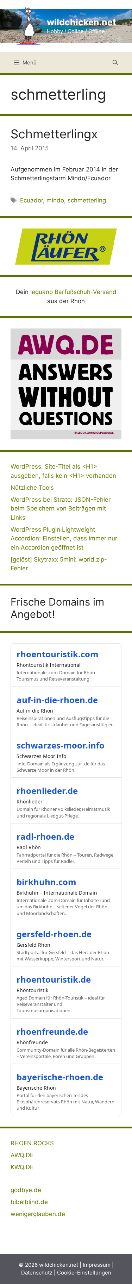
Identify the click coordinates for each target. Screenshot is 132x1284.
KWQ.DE (22, 1167)
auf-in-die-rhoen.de (57, 700)
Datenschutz (36, 1272)
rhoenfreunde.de (52, 1031)
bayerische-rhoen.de (60, 1077)
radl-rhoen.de (45, 836)
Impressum (97, 1264)
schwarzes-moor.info (61, 745)
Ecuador (31, 200)
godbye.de (26, 1190)
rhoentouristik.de (54, 979)
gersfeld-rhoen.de (54, 934)
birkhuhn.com (46, 882)
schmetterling (87, 200)
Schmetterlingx (54, 133)
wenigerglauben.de (38, 1213)
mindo (55, 200)
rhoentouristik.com (58, 654)
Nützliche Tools (32, 487)
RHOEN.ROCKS (32, 1143)
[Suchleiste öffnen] (115, 62)
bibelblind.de (29, 1201)
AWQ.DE (22, 1155)
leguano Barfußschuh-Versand (73, 291)
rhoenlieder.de (47, 790)
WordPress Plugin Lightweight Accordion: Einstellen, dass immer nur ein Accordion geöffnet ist (64, 538)
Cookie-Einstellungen (84, 1272)
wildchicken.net (81, 22)
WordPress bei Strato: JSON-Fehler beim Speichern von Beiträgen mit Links (61, 508)
